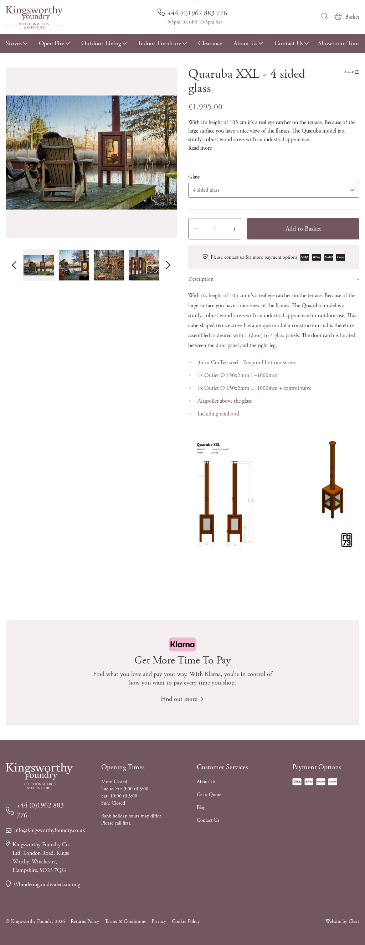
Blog (201, 807)
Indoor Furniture (159, 43)
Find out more (179, 699)
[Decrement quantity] (195, 228)
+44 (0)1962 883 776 (197, 13)
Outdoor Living (101, 43)
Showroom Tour (338, 43)
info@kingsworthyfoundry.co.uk (43, 830)
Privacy (158, 921)
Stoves (14, 43)
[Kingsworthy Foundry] (34, 17)
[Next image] (168, 265)
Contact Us (288, 43)
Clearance (210, 43)
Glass (194, 177)
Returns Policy (85, 921)
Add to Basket (303, 228)
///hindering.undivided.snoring (43, 884)
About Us (245, 43)
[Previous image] (14, 265)
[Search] (325, 16)
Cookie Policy (186, 921)
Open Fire (51, 43)
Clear (354, 921)
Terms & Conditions (125, 921)
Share (349, 71)
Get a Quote (209, 794)
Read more (200, 148)
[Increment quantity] (234, 228)
